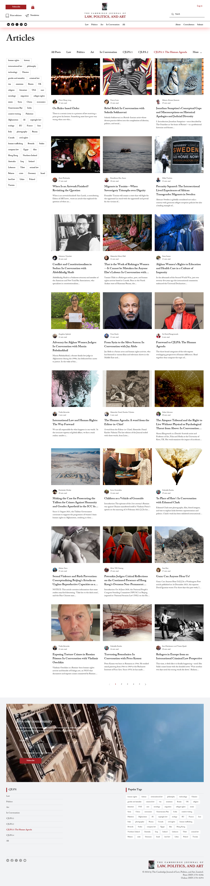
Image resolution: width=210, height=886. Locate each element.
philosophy (31, 66)
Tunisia (11, 185)
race (42, 90)
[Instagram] (21, 24)
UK (39, 84)
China (29, 102)
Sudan (41, 144)
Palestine (29, 114)
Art (92, 52)
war (9, 84)
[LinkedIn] (8, 24)
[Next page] (145, 684)
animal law (34, 167)
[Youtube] (25, 24)
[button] (34, 15)
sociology (12, 96)
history (27, 60)
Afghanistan (13, 120)
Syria (20, 102)
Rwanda (31, 144)
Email (23, 741)
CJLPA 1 (128, 52)
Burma (34, 132)
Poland (32, 179)
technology (12, 72)
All (7, 841)
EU (20, 126)
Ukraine (25, 72)
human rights (13, 60)
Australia (12, 161)
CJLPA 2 (143, 52)
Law (68, 52)
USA (34, 90)
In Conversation (108, 52)
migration (25, 96)
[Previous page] (109, 684)
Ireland (31, 161)
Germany (32, 173)
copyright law (35, 120)
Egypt (25, 150)
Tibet (22, 167)
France (30, 126)
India (29, 108)
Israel (43, 173)
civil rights (23, 138)
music (10, 102)
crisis (21, 173)
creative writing (14, 114)
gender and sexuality (16, 78)
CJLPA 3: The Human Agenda (170, 52)
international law (15, 66)
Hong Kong (13, 155)
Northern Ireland (30, 155)
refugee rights (39, 96)
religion (11, 90)
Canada (11, 138)
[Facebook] (12, 24)
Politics (81, 52)
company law (13, 150)
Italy (10, 132)
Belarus (11, 173)
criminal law (34, 78)
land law (11, 179)
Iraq (22, 161)
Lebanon (11, 167)
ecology (11, 126)
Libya (22, 179)
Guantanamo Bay (15, 108)
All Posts (56, 52)
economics (41, 102)
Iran (39, 126)
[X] (17, 24)
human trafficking (15, 144)
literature (23, 90)
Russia (30, 84)
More (196, 52)
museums (19, 84)
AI (24, 120)
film (35, 150)
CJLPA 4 (10, 835)
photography (22, 132)
